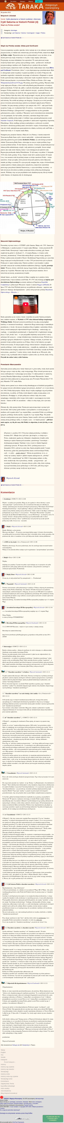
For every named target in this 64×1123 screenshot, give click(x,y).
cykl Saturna (16, 33)
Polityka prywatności (37, 1106)
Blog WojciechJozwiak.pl (9, 1093)
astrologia (12, 1101)
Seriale (3, 1057)
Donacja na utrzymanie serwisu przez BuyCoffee (16, 1113)
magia (38, 33)
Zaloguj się (15, 1045)
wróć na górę (25, 1118)
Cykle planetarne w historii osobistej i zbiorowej (23, 19)
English (3, 1052)
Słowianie (25, 1101)
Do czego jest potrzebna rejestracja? (10, 1110)
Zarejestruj (25, 1045)
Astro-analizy (5, 1088)
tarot (33, 1101)
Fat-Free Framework (18, 1122)
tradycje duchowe (8, 1103)
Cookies (2, 1108)
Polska (43, 33)
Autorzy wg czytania (7, 1067)
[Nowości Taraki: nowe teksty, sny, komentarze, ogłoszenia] (5, 1)
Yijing (1, 1103)
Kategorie (4, 1059)
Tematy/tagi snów (6, 1079)
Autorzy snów (5, 1074)
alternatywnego (39, 1098)
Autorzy (3, 1064)
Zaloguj (22, 1)
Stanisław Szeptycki (7, 120)
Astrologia (14, 30)
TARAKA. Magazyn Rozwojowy (12, 1098)
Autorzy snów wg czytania (9, 1076)
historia (23, 33)
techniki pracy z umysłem (31, 1103)
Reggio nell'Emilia (43, 285)
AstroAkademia (6, 1091)
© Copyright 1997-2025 (25, 1106)
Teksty (3, 1050)
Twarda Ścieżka (28, 1105)
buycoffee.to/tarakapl (8, 1086)
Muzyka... (14, 292)
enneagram (38, 1101)
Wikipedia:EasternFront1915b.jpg (12, 83)
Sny (2, 1055)
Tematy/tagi (4, 1071)
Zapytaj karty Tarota (7, 1083)
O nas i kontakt (14, 1106)
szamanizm (19, 1101)
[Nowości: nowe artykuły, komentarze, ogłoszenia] (32, 9)
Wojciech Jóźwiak (8, 16)
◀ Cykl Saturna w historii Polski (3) (11, 37)
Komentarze (5, 1081)
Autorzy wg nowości (7, 1069)
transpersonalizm (18, 1103)
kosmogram (30, 33)
